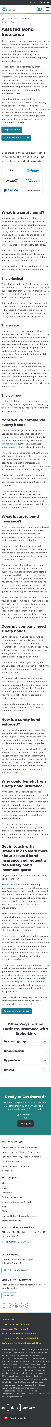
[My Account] (39, 9)
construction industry (12, 443)
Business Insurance (11, 1161)
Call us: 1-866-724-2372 (19, 1270)
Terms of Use (7, 1319)
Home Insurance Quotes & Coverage (20, 1152)
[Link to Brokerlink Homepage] (2, 18)
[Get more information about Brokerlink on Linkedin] (10, 1305)
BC (8, 1232)
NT (29, 1232)
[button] (32, 2)
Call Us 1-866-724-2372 (18, 1011)
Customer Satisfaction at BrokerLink (19, 1338)
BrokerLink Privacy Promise (15, 1324)
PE (2, 1236)
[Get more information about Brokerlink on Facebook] (4, 1305)
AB (3, 1232)
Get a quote (38, 1090)
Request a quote (12, 129)
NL (23, 1232)
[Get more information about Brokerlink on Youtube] (15, 1305)
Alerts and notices (11, 1220)
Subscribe (8, 1295)
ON (44, 1232)
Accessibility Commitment (14, 1329)
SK (13, 1236)
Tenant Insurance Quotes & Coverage (21, 1156)
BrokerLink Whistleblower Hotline (18, 1333)
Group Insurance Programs (15, 1166)
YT (18, 1236)
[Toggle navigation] (48, 9)
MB (13, 1232)
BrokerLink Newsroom (13, 1197)
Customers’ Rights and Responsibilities (21, 1343)
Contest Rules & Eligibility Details (19, 1216)
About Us (6, 1183)
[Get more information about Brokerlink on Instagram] (21, 1305)
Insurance (6, 1170)
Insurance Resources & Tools (16, 1202)
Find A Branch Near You (16, 1241)
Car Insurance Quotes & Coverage (19, 1147)
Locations (6, 1192)
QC (8, 1236)
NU (39, 1232)
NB (18, 1232)
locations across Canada (32, 978)
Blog (4, 1206)
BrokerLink (7, 884)
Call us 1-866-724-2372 (18, 137)
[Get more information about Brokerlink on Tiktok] (27, 1305)
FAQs (4, 1211)
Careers (5, 1188)
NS (34, 1232)
